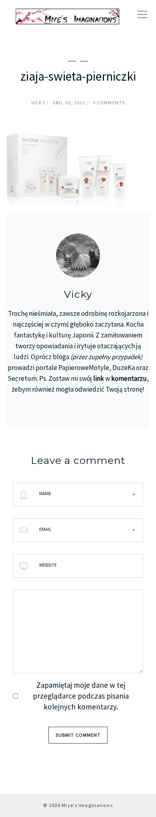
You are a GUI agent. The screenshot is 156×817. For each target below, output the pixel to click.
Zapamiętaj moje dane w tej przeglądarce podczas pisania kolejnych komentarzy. (81, 695)
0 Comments (109, 103)
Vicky (38, 103)
